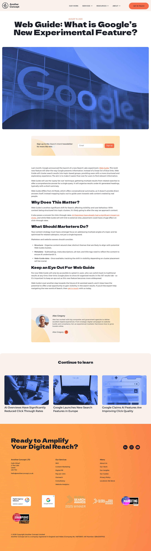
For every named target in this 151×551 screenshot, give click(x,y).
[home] (10, 5)
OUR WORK (73, 6)
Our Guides (104, 474)
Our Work (103, 467)
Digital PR (59, 470)
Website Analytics (62, 484)
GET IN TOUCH (138, 6)
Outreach (59, 477)
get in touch (73, 288)
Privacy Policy (105, 477)
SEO (57, 463)
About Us (103, 463)
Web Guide (104, 168)
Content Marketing (62, 467)
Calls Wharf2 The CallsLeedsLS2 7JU (15, 466)
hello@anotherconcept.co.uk (22, 473)
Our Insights (104, 470)
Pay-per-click (60, 474)
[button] (87, 6)
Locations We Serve (107, 481)
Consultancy (60, 481)
